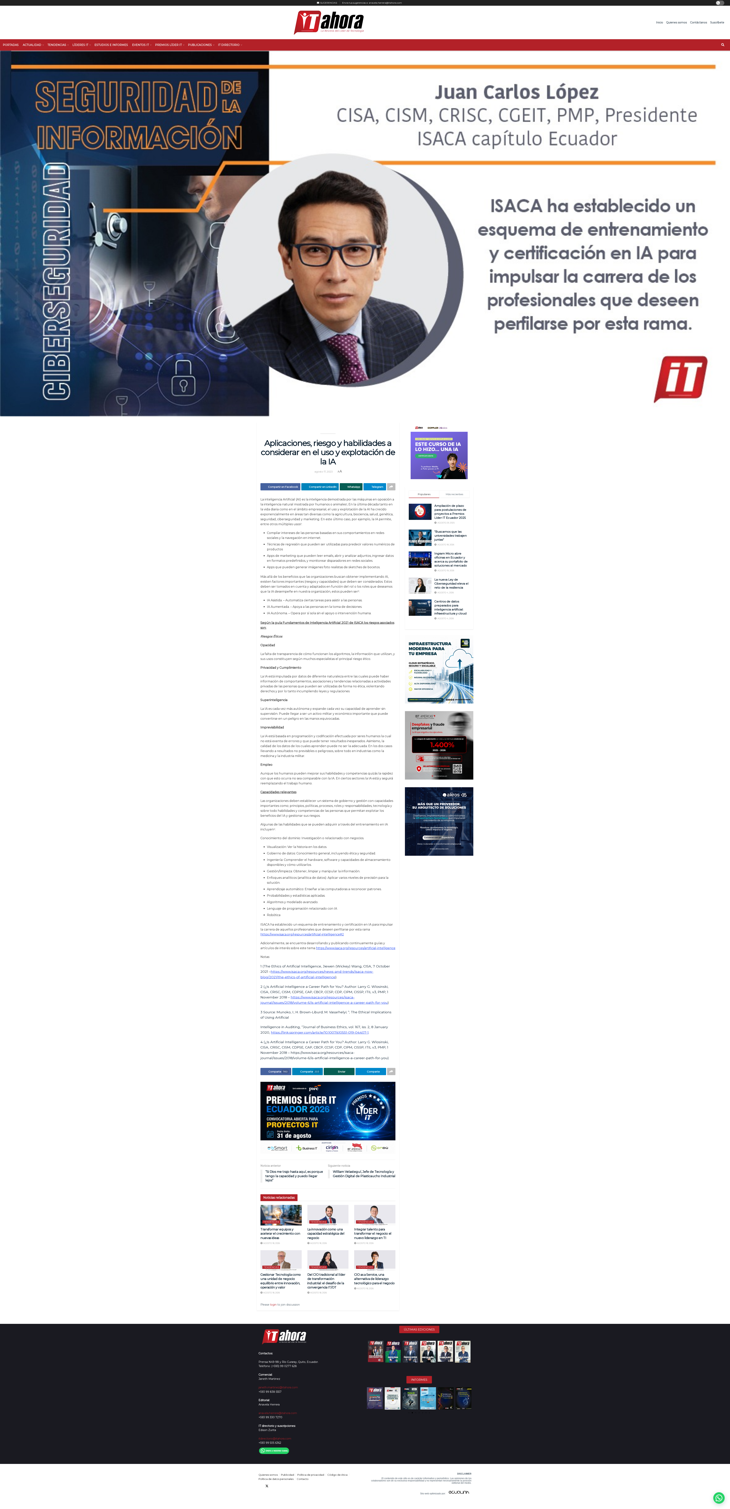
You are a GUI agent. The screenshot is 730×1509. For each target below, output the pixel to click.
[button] (370, 1398)
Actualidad (32, 45)
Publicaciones (200, 45)
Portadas (11, 45)
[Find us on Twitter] (266, 1486)
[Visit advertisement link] (327, 1118)
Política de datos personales (276, 1478)
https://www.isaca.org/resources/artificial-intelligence (355, 948)
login (273, 1304)
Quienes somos (676, 22)
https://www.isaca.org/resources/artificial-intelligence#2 (302, 934)
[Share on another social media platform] (391, 486)
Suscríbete (717, 22)
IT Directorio (229, 45)
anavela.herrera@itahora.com (385, 2)
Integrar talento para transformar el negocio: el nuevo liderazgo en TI (372, 1234)
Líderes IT (80, 45)
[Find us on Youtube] (280, 1486)
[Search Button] (722, 45)
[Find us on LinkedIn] (273, 1486)
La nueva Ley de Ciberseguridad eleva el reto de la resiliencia (451, 583)
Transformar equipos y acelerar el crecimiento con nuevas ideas (280, 1234)
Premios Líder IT (168, 45)
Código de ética (337, 1474)
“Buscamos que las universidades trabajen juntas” (450, 535)
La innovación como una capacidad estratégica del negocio (325, 1234)
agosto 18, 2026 (271, 1243)
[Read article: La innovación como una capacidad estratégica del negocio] (328, 1215)
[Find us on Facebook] (260, 1486)
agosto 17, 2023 (323, 471)
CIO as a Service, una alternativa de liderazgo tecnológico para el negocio (374, 1279)
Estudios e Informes (111, 45)
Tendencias (57, 45)
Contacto (303, 1478)
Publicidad (287, 1474)
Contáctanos (698, 22)
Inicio (659, 22)
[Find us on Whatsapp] (294, 1486)
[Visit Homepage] (327, 22)
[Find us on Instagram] (287, 1486)
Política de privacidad (310, 1474)
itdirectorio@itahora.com (275, 1438)
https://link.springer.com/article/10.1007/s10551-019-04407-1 (320, 1032)
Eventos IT (140, 45)
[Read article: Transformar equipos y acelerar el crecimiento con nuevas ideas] (281, 1215)
